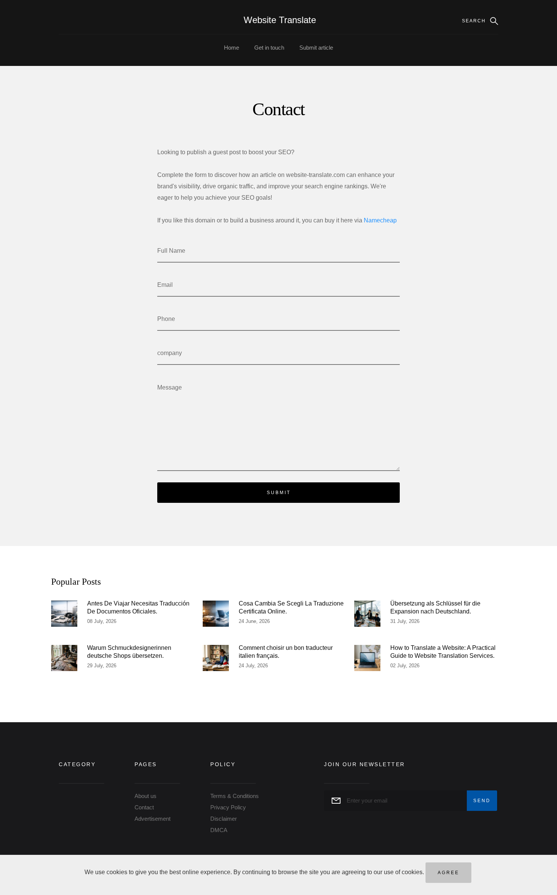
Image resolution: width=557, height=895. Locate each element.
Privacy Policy (228, 807)
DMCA (218, 830)
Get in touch (269, 47)
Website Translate (280, 20)
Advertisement (153, 818)
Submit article (316, 47)
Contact (144, 807)
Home (231, 47)
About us (145, 796)
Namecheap (380, 220)
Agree (448, 872)
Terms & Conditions (234, 796)
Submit (279, 492)
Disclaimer (223, 818)
